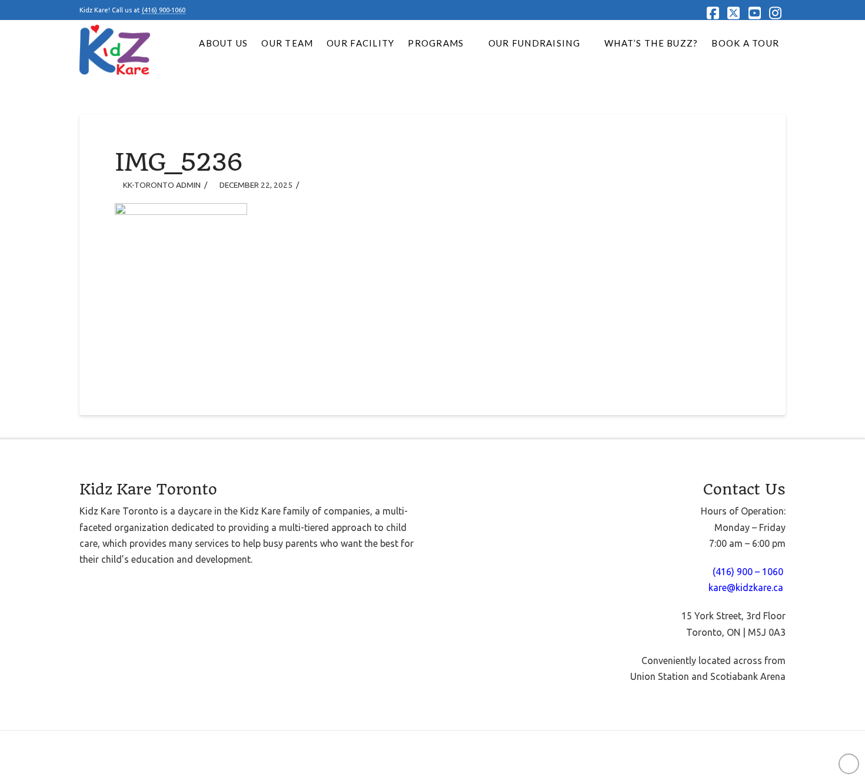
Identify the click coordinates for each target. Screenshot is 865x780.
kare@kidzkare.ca (745, 587)
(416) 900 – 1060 (749, 571)
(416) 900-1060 (163, 10)
